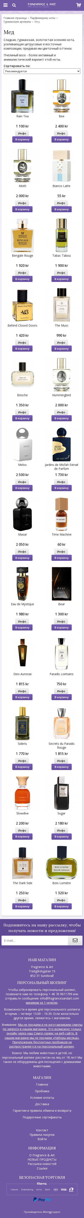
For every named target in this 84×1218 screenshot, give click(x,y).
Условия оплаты (42, 1097)
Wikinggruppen (51, 1211)
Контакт (42, 1130)
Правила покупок (42, 1135)
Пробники (42, 1091)
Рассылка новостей (42, 1164)
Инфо (22, 133)
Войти (42, 1139)
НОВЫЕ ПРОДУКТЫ (42, 1159)
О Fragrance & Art (42, 1155)
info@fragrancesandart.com (59, 998)
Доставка (42, 1104)
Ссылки (42, 1168)
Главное (42, 1084)
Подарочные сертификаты (42, 1117)
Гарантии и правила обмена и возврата (42, 1110)
